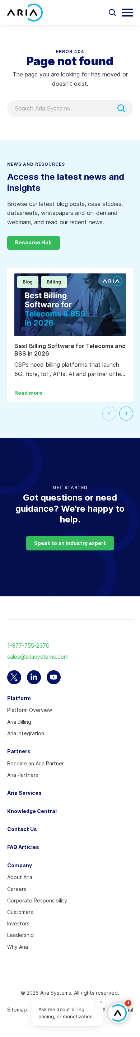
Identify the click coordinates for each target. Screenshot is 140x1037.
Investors (18, 923)
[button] (118, 1013)
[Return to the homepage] (25, 13)
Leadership (20, 935)
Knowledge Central (32, 811)
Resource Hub (33, 242)
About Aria (19, 877)
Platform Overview (29, 710)
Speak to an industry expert (70, 543)
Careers (16, 889)
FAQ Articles (23, 847)
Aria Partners (22, 775)
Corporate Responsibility (37, 900)
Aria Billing (19, 722)
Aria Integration (25, 733)
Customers (20, 912)
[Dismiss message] (101, 1002)
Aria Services (24, 793)
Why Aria (17, 947)
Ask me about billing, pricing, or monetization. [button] (66, 1012)
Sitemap (17, 1009)
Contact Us (22, 829)
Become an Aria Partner (35, 763)
